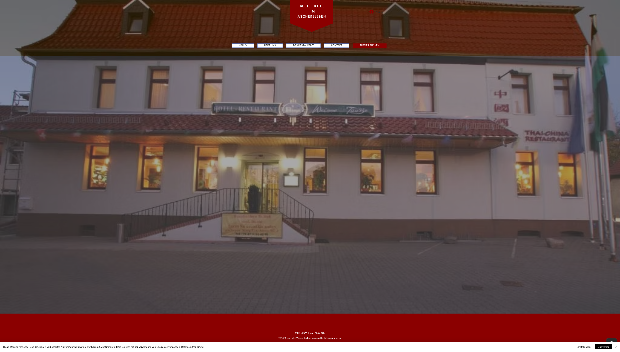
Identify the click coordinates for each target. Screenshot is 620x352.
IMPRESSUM (301, 332)
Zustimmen (604, 346)
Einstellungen (584, 346)
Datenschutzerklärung (192, 346)
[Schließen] (616, 346)
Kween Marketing (332, 337)
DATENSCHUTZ (317, 332)
